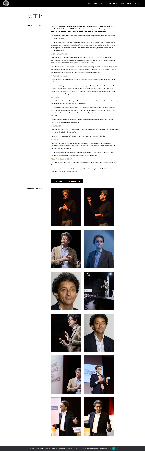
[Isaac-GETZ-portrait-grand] (99, 352)
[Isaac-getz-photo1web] (99, 226)
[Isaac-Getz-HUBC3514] (99, 435)
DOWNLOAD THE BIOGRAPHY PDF (67, 181)
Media (122, 3)
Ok (113, 448)
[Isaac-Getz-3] (99, 268)
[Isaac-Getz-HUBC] (66, 435)
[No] (143, 448)
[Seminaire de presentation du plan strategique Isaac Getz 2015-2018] (66, 352)
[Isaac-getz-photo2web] (66, 226)
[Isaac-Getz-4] (66, 310)
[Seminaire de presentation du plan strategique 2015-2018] (66, 268)
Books (95, 3)
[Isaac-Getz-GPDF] (99, 394)
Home (89, 3)
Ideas (102, 3)
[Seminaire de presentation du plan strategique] (66, 394)
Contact (129, 3)
